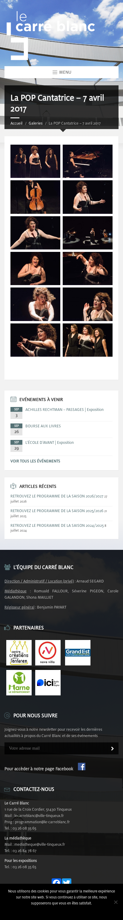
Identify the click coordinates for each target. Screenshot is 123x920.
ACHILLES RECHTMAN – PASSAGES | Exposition (64, 409)
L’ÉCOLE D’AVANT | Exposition (49, 442)
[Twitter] (66, 883)
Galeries (35, 123)
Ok (61, 911)
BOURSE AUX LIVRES (43, 426)
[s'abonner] (112, 749)
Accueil (16, 123)
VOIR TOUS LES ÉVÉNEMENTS (35, 461)
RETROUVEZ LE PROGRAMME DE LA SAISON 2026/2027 (56, 496)
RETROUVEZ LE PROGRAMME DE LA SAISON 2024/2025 (57, 525)
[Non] (116, 902)
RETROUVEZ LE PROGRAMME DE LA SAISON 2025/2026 (56, 510)
